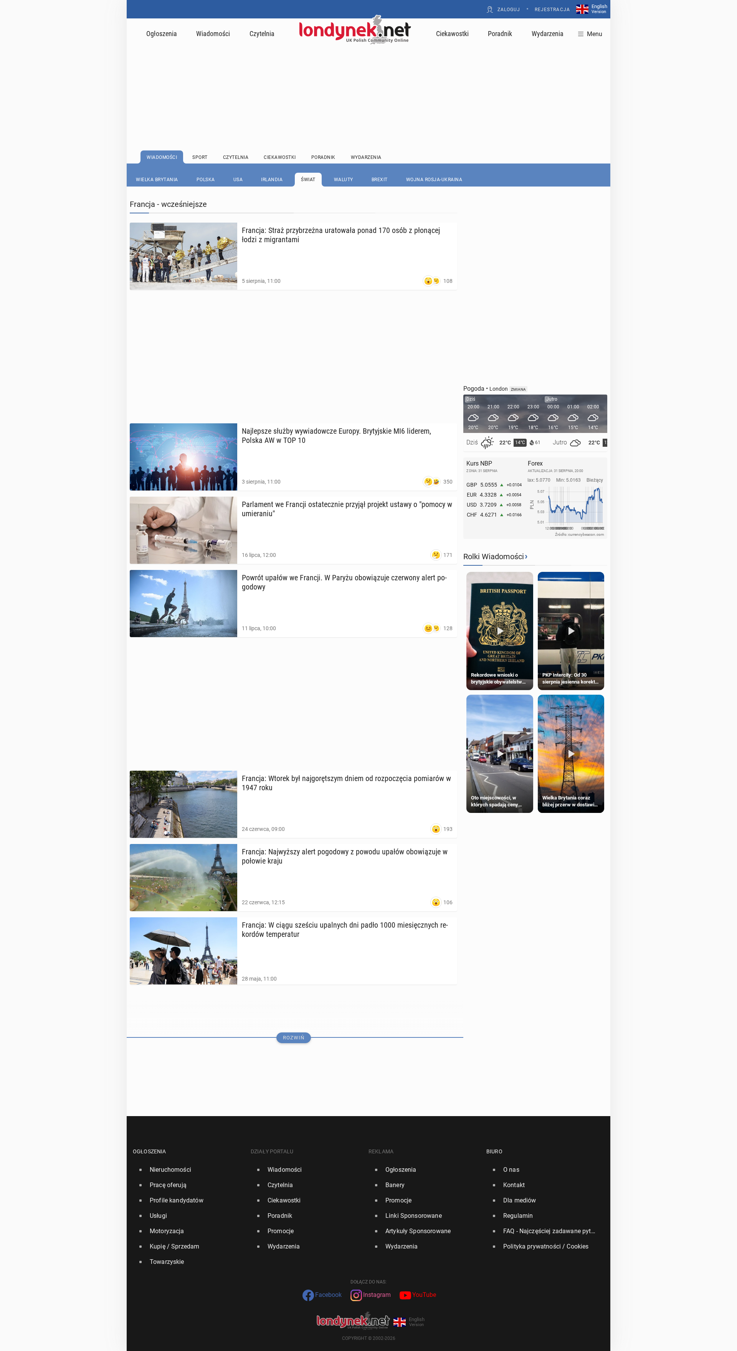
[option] (189, 1170)
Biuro (494, 1151)
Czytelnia (262, 34)
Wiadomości (213, 34)
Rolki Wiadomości (493, 556)
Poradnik (500, 34)
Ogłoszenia (161, 34)
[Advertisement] (368, 78)
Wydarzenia (547, 34)
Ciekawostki (452, 34)
